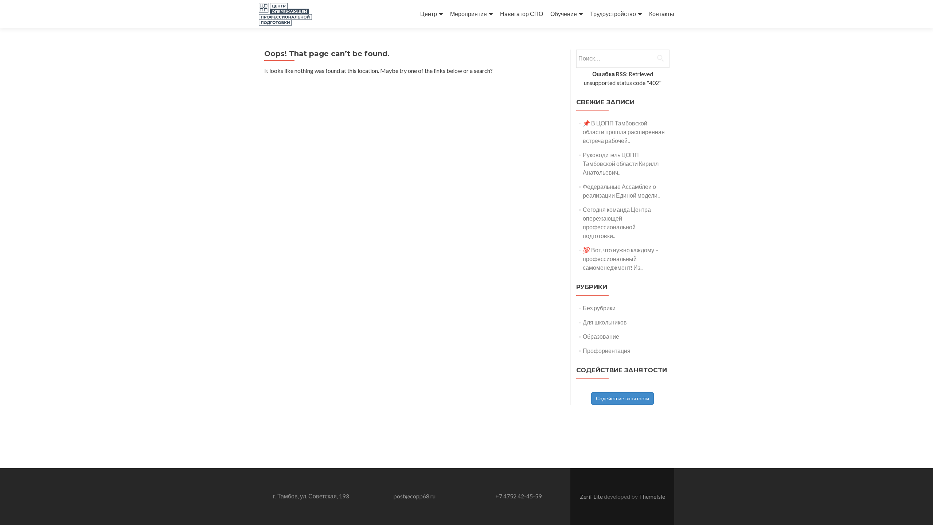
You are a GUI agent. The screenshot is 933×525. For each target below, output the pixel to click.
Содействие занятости (622, 398)
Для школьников (605, 322)
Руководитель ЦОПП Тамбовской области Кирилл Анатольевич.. (621, 163)
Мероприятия (468, 13)
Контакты (661, 13)
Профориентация (607, 350)
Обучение (563, 13)
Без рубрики (599, 307)
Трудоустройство (613, 13)
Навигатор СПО (521, 13)
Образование (601, 336)
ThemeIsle (652, 496)
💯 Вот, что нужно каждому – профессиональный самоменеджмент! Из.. (620, 258)
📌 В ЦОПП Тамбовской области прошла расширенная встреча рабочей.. (624, 132)
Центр (428, 13)
